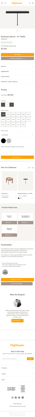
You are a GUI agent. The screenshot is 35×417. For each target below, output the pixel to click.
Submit (30, 358)
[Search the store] (5, 3)
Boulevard (5, 193)
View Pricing (17, 54)
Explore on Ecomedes (17, 283)
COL (8, 114)
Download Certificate (16, 279)
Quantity (3, 101)
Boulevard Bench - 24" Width (26, 193)
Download (8, 222)
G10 (13, 119)
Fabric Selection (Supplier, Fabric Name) (12, 146)
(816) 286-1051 (17, 403)
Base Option (4, 130)
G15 (8, 124)
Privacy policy (13, 406)
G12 (23, 119)
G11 (18, 119)
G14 (3, 124)
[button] (33, 3)
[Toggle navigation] (2, 3)
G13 (28, 119)
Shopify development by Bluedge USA (17, 415)
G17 (18, 124)
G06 (23, 114)
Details (3, 66)
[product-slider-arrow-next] (32, 168)
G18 (23, 124)
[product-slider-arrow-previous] (29, 168)
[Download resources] (16, 197)
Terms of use (22, 406)
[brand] (17, 3)
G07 (28, 114)
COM (3, 114)
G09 (8, 119)
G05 (18, 114)
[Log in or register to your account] (30, 3)
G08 (3, 119)
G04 (13, 114)
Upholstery (5, 76)
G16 (13, 124)
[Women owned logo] (11, 389)
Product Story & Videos (9, 81)
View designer (16, 320)
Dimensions (5, 71)
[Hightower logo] (18, 345)
